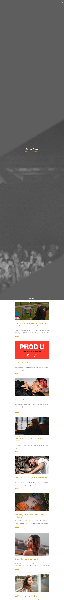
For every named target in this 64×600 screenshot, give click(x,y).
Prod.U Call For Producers (23, 363)
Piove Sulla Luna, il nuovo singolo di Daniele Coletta (31, 478)
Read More (16, 336)
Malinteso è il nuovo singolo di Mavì (26, 596)
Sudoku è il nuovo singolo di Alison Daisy (27, 559)
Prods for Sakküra (20, 400)
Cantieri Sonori (32, 149)
